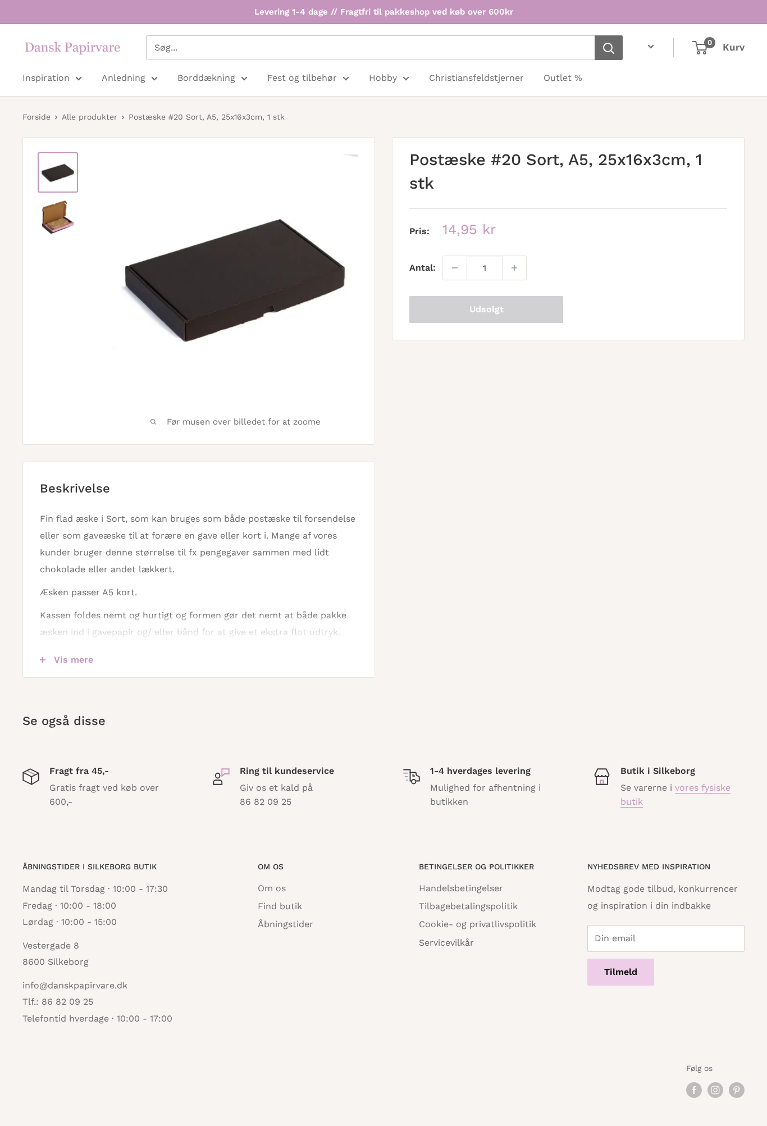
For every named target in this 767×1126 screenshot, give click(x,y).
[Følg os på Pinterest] (737, 1090)
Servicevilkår (446, 942)
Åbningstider (285, 924)
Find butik (280, 906)
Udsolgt (486, 309)
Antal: (422, 267)
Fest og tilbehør (302, 77)
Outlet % (563, 77)
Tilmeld (620, 972)
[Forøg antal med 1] (514, 268)
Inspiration (46, 77)
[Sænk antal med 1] (455, 268)
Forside (36, 116)
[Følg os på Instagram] (715, 1090)
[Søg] (609, 47)
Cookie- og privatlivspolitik (477, 924)
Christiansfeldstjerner (476, 77)
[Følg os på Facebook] (694, 1090)
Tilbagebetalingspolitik (468, 906)
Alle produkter (89, 116)
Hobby (383, 77)
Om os (272, 888)
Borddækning (206, 77)
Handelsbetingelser (461, 888)
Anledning (123, 77)
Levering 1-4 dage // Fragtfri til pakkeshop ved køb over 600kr (383, 12)
